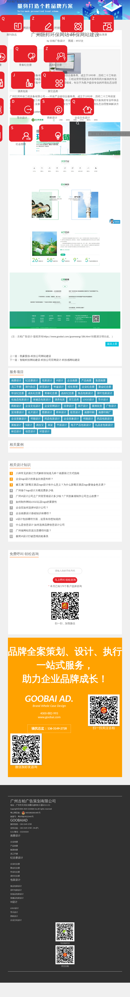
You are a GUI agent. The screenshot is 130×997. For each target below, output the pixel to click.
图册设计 (47, 412)
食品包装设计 (85, 393)
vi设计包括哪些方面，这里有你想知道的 (38, 519)
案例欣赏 (97, 406)
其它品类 (74, 399)
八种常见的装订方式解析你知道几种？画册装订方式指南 (47, 473)
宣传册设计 (17, 412)
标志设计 (16, 431)
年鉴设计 (59, 387)
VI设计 (59, 380)
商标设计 (16, 406)
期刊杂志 (30, 387)
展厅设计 (83, 406)
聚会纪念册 (104, 387)
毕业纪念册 (17, 393)
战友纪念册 (67, 393)
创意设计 (30, 431)
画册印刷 (89, 412)
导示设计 (103, 399)
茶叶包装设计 (104, 393)
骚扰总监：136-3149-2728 (49, 728)
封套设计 (44, 431)
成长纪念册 (34, 393)
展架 (50, 425)
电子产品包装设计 (81, 425)
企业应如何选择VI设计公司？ (32, 508)
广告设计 (111, 406)
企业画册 (72, 380)
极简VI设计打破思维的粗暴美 (32, 536)
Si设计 (28, 425)
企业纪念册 (88, 387)
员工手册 (16, 387)
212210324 (24, 832)
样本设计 (61, 412)
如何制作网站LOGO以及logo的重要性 (36, 502)
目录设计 (69, 406)
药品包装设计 (52, 419)
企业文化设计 (33, 406)
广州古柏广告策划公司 (16, 1)
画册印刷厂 (104, 412)
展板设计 (16, 425)
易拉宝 (40, 425)
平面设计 (62, 425)
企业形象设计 (18, 419)
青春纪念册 (51, 393)
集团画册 (100, 380)
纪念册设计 (31, 380)
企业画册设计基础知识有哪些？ (33, 513)
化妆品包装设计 (20, 399)
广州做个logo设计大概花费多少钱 (34, 490)
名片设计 (33, 412)
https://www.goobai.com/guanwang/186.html (67, 336)
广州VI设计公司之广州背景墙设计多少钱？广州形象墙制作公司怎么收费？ (57, 496)
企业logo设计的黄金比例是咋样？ (34, 479)
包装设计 (47, 380)
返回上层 (112, 344)
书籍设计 (35, 419)
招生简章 (73, 387)
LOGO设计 (88, 399)
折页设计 (44, 387)
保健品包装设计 (42, 399)
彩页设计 (75, 412)
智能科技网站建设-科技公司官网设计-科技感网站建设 (50, 360)
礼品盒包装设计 (104, 425)
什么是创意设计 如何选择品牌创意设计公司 (40, 525)
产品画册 (86, 380)
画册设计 (16, 380)
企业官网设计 (52, 406)
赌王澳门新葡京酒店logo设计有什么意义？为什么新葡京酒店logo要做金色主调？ (61, 485)
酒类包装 (60, 399)
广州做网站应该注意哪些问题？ (33, 530)
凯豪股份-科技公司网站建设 (35, 356)
